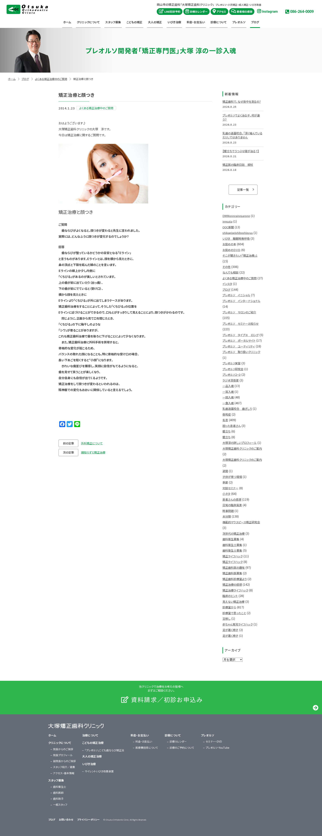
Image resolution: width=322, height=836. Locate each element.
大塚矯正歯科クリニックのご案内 (242, 448)
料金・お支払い (196, 22)
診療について (219, 22)
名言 (225, 420)
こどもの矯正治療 (93, 743)
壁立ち (226, 431)
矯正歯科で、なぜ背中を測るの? (241, 101)
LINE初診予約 (172, 11)
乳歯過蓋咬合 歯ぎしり (237, 409)
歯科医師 (58, 792)
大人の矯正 (155, 22)
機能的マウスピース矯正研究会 (241, 522)
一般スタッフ (60, 804)
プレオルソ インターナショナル (241, 301)
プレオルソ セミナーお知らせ (240, 324)
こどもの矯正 (134, 22)
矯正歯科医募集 (232, 573)
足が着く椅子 (230, 630)
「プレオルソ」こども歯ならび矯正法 (104, 750)
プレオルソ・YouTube (217, 747)
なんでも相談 (230, 272)
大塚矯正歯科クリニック (27, 9)
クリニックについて (88, 22)
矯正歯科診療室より (234, 579)
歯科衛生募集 (230, 539)
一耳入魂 (228, 392)
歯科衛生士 (59, 787)
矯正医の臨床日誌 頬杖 (237, 165)
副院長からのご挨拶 (64, 761)
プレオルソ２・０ (231, 374)
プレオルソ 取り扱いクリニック (241, 352)
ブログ (255, 22)
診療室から (229, 607)
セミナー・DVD (214, 741)
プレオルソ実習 (231, 363)
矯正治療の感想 (232, 584)
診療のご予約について (182, 747)
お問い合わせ (66, 819)
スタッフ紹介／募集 (64, 767)
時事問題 (228, 511)
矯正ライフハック (232, 556)
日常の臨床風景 (232, 505)
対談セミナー (230, 488)
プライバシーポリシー (88, 819)
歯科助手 (58, 798)
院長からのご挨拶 (63, 749)
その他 (226, 267)
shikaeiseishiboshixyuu (237, 233)
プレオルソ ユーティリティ (238, 346)
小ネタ (226, 494)
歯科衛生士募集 (232, 545)
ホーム (67, 22)
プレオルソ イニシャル (236, 295)
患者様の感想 (244, 11)
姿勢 (225, 471)
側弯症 (226, 414)
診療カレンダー (199, 11)
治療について (90, 735)
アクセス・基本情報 (63, 773)
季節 (225, 482)
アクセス (221, 11)
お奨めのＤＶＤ (231, 250)
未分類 (226, 516)
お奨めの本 (229, 244)
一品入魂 (228, 386)
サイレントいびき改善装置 (99, 771)
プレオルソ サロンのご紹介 (239, 312)
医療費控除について (146, 747)
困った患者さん (231, 426)
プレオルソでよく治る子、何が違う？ (241, 117)
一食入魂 (228, 403)
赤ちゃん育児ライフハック (237, 624)
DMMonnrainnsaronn (236, 216)
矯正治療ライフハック (235, 590)
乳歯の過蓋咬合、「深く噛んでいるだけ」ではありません (242, 135)
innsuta (227, 221)
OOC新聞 (228, 227)
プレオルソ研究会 (232, 369)
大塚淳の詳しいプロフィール (239, 443)
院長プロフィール (62, 755)
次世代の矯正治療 (233, 533)
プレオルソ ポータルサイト (238, 340)
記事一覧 (243, 190)
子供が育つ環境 (232, 477)
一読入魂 (228, 397)
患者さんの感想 (231, 499)
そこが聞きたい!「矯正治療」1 (239, 255)
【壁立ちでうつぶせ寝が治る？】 (240, 151)
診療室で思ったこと (234, 613)
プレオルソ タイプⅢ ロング (240, 335)
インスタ (227, 284)
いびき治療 (174, 22)
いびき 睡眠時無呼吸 (236, 238)
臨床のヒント (230, 596)
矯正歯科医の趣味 (233, 567)
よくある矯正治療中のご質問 (51, 79)
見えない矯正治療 (233, 602)
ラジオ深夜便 (230, 380)
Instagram (270, 11)
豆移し (226, 618)
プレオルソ (238, 22)
